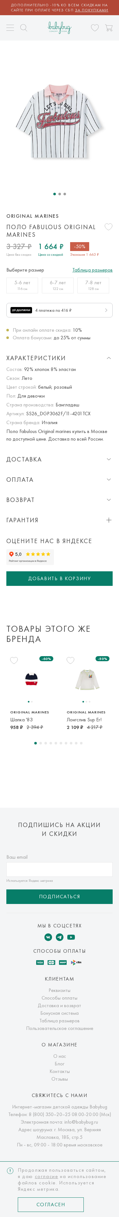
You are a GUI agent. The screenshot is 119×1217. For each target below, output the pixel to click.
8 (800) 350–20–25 (49, 1114)
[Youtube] (71, 937)
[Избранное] (95, 28)
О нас (59, 1056)
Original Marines (32, 216)
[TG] (59, 937)
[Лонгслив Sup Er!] (88, 679)
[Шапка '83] (31, 679)
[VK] (48, 937)
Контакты (60, 1071)
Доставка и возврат (59, 1005)
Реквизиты (59, 990)
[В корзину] (109, 28)
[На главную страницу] (59, 28)
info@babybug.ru (81, 1122)
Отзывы (59, 1079)
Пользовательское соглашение (59, 1028)
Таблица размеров (92, 270)
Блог (59, 1063)
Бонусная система (59, 1013)
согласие (46, 1176)
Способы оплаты (59, 997)
